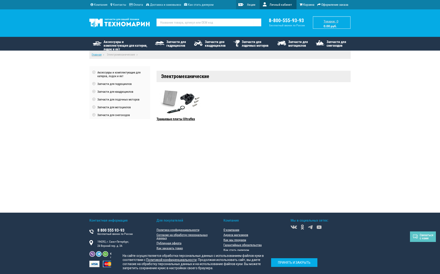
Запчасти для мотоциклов (298, 44)
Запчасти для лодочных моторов (255, 44)
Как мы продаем (234, 239)
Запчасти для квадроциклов (215, 44)
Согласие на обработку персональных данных (182, 236)
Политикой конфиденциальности (171, 260)
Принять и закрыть (294, 262)
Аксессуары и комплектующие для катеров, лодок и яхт (125, 45)
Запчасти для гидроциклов (176, 44)
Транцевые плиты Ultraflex (176, 119)
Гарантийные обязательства (242, 245)
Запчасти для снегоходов (336, 44)
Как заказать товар (170, 248)
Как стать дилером (236, 250)
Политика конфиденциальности (178, 229)
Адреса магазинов (235, 234)
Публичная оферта (169, 243)
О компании (231, 229)
